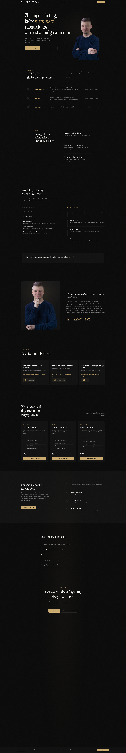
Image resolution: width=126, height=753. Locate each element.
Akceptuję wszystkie (103, 750)
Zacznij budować (54, 610)
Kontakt (80, 2)
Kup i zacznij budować (35, 458)
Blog (75, 2)
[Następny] (103, 354)
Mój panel (101, 2)
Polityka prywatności (21, 750)
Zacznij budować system (32, 48)
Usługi (69, 2)
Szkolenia (63, 2)
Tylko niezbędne (91, 750)
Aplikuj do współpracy (28, 507)
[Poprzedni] (99, 354)
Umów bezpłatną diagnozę (49, 48)
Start (57, 2)
